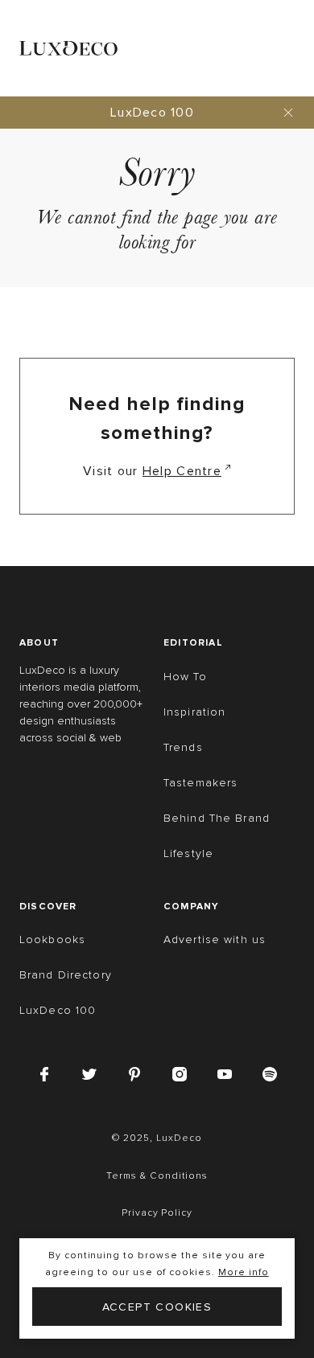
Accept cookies (157, 1307)
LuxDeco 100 (152, 113)
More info (243, 1272)
